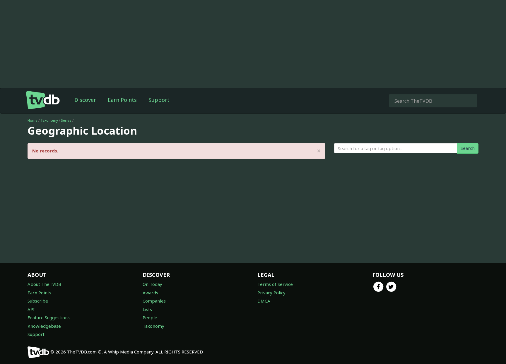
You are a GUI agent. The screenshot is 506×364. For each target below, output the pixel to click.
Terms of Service (275, 284)
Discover (85, 99)
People (150, 317)
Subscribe (38, 301)
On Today (152, 284)
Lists (147, 309)
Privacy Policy (271, 293)
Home (32, 120)
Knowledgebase (44, 326)
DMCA (263, 301)
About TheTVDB (44, 284)
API (31, 309)
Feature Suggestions (49, 317)
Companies (154, 301)
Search (468, 148)
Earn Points (122, 99)
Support (159, 99)
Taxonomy (49, 120)
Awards (150, 293)
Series (66, 120)
